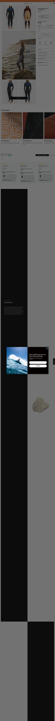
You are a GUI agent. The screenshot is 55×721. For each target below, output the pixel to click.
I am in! (38, 366)
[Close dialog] (47, 348)
